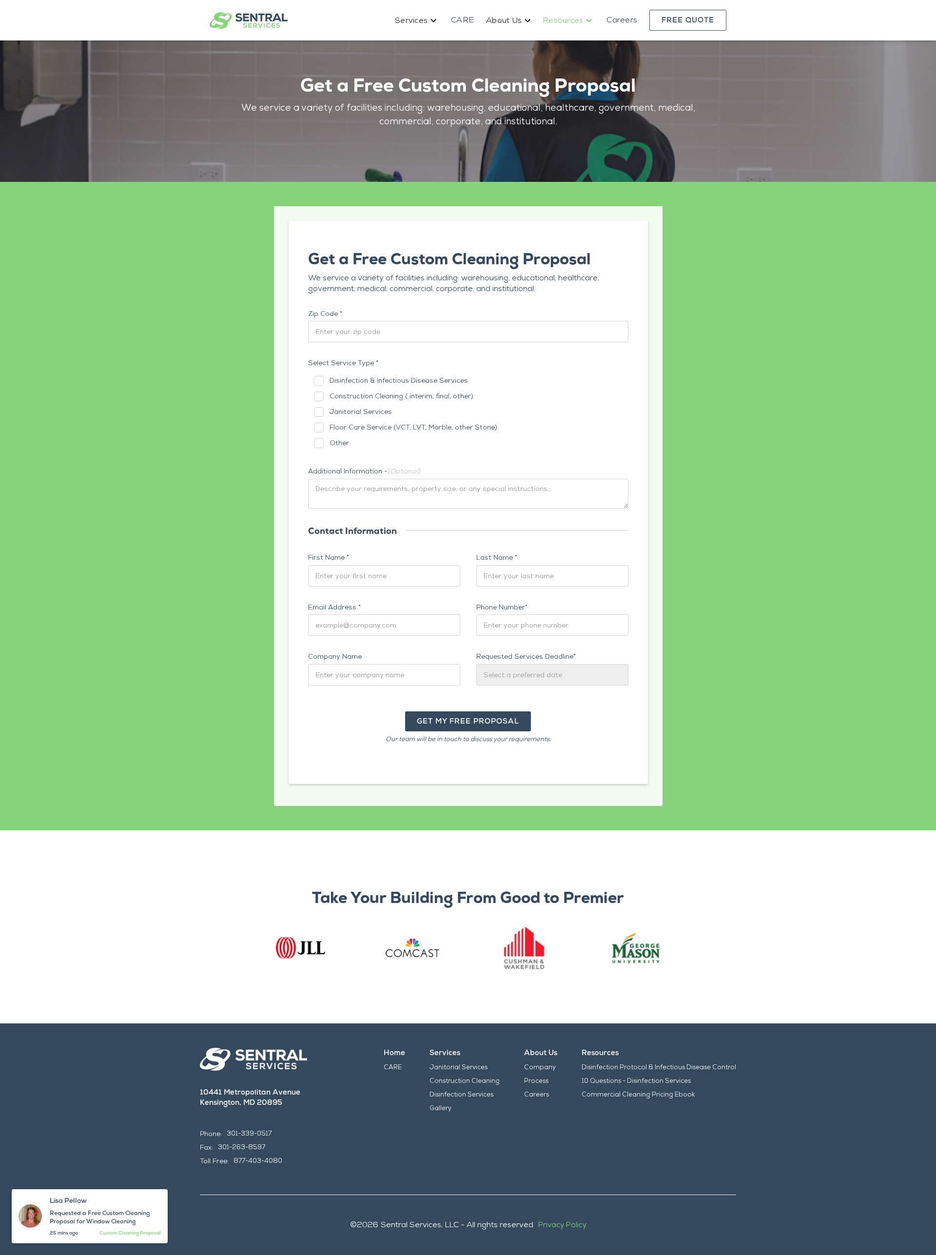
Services (444, 1053)
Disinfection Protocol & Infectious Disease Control (659, 1067)
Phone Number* (501, 607)
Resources (600, 1053)
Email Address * (334, 607)
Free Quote (688, 20)
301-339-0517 (249, 1133)
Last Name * (496, 557)
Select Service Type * (343, 362)
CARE (462, 20)
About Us (540, 1053)
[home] (249, 20)
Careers (621, 20)
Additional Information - (364, 471)
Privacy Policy (562, 1225)
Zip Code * (325, 313)
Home (394, 1053)
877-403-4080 (258, 1161)
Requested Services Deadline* (526, 656)
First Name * (328, 557)
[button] (416, 20)
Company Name (335, 656)
